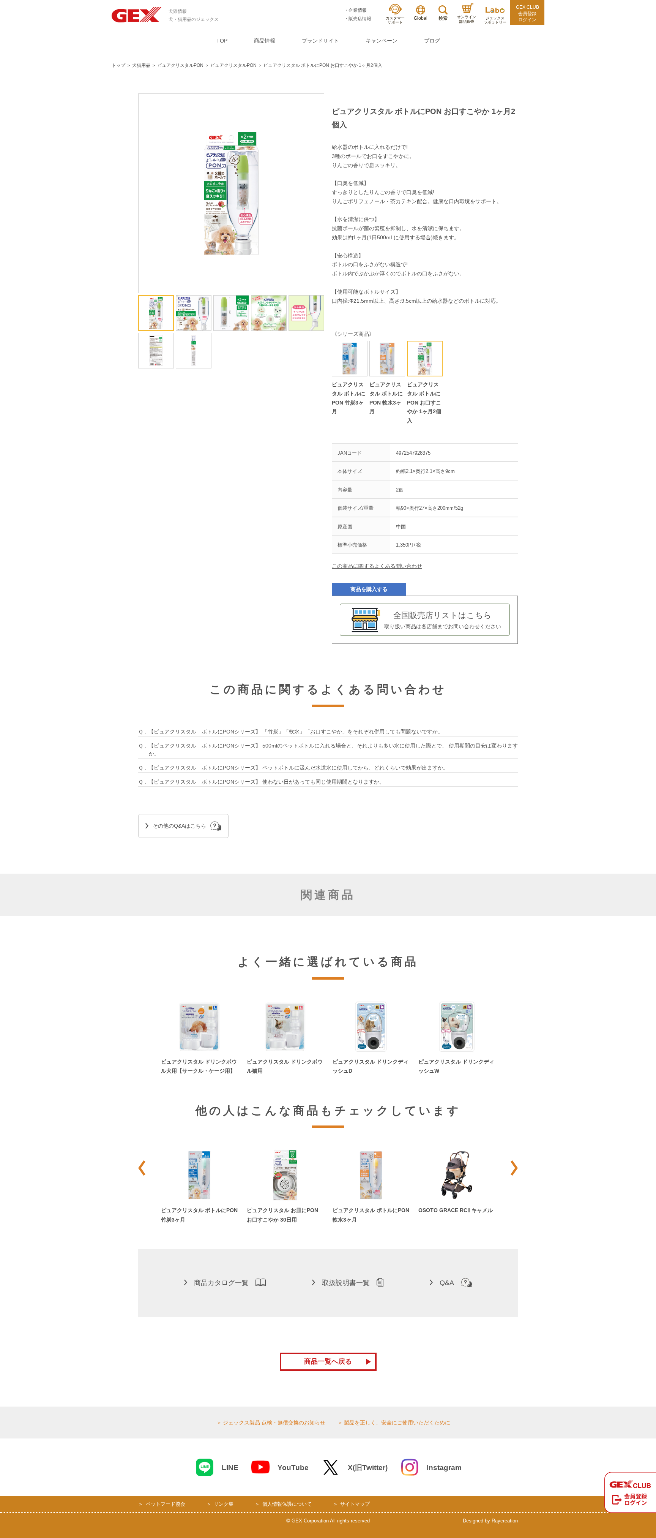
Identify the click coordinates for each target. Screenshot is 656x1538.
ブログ (432, 41)
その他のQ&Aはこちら (179, 826)
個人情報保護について (287, 1504)
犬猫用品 (141, 65)
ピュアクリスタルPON (180, 65)
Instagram (444, 1468)
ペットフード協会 (165, 1504)
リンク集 (223, 1504)
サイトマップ (355, 1504)
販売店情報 (359, 18)
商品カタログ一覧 (221, 1283)
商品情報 (264, 41)
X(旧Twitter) (368, 1468)
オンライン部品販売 (466, 19)
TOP (221, 41)
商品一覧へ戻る (328, 1361)
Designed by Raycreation (490, 1521)
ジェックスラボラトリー (495, 20)
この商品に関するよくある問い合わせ (377, 566)
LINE (230, 1468)
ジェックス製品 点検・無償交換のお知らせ (274, 1422)
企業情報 (357, 10)
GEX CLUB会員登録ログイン (527, 14)
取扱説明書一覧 (346, 1283)
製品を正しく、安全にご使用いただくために (397, 1422)
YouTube (293, 1468)
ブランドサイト (320, 41)
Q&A (447, 1283)
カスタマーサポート (395, 20)
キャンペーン (381, 41)
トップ (118, 65)
